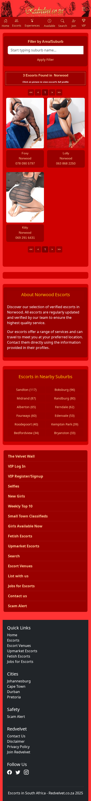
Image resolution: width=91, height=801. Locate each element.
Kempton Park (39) (64, 424)
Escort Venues (19, 645)
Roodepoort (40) (26, 424)
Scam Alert (16, 716)
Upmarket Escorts (22, 650)
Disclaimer (16, 741)
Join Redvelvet (18, 752)
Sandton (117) (26, 390)
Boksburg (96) (65, 390)
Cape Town (16, 686)
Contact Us (16, 736)
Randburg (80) (64, 398)
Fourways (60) (26, 415)
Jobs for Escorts (20, 661)
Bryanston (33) (64, 433)
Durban (13, 691)
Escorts (13, 640)
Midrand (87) (26, 398)
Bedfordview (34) (26, 433)
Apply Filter (45, 59)
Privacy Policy (18, 746)
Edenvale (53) (64, 415)
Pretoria (14, 697)
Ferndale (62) (64, 407)
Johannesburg (19, 681)
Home (12, 635)
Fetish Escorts (18, 656)
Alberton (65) (26, 407)
